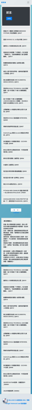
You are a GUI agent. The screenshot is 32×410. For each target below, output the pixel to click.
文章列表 (16, 213)
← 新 (13, 210)
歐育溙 (3, 2)
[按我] (9, 18)
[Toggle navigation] (28, 2)
